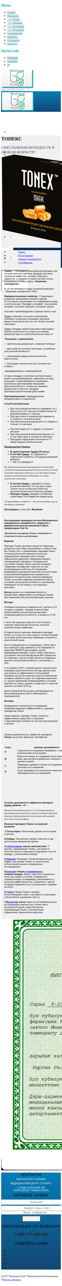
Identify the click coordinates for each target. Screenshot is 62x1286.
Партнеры (12, 36)
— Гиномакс (15, 22)
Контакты (12, 43)
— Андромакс (15, 26)
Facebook (12, 57)
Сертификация (14, 33)
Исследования (25, 255)
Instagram (12, 61)
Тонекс (21, 252)
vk (8, 64)
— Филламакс (15, 29)
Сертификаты (25, 262)
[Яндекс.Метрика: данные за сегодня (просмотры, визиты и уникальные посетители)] (11, 1279)
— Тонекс (13, 19)
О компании (13, 40)
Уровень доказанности (29, 259)
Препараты (13, 15)
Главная (11, 12)
